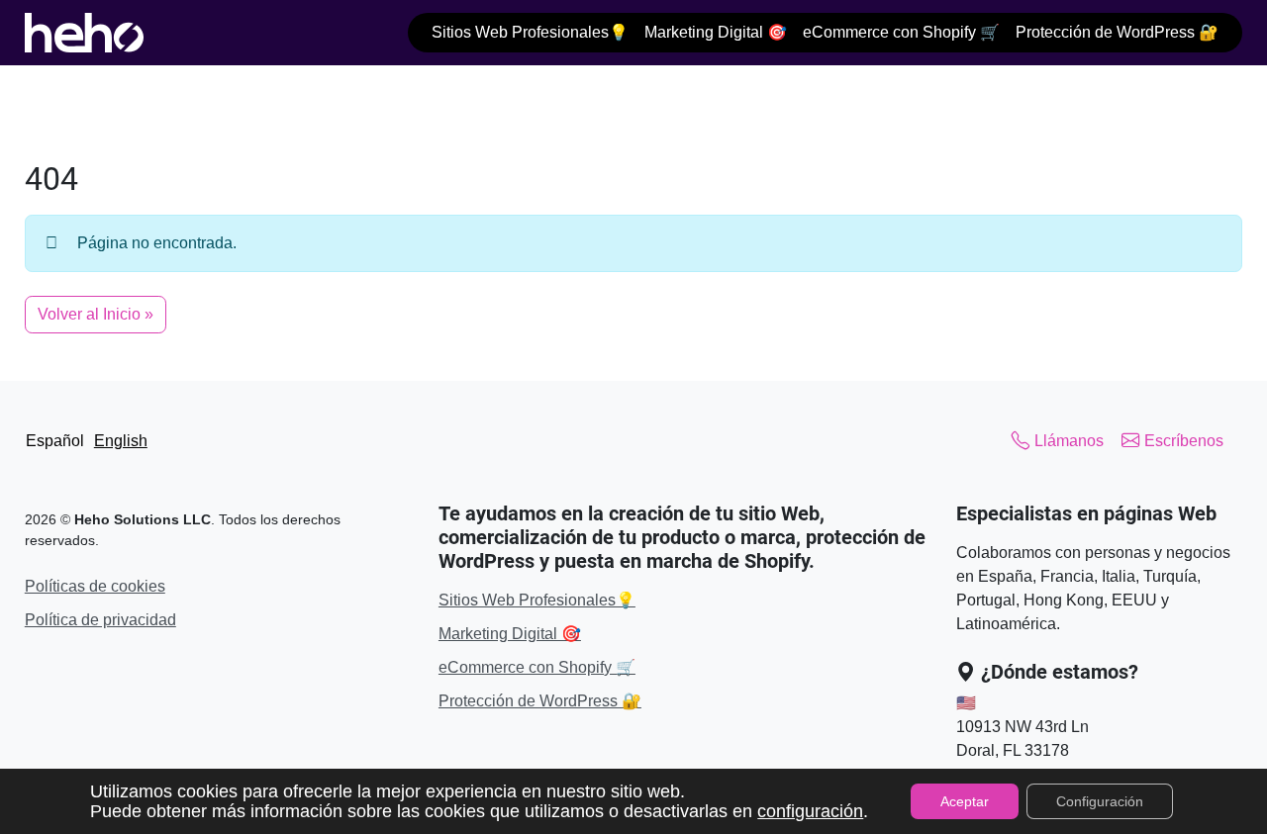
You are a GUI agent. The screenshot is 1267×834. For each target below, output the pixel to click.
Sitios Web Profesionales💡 (530, 32)
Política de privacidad (100, 619)
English (120, 440)
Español (55, 440)
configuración (810, 811)
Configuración (1099, 801)
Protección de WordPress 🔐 (1117, 32)
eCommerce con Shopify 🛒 (901, 32)
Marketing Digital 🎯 (715, 32)
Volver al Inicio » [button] (95, 314)
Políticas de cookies (95, 586)
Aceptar (964, 801)
